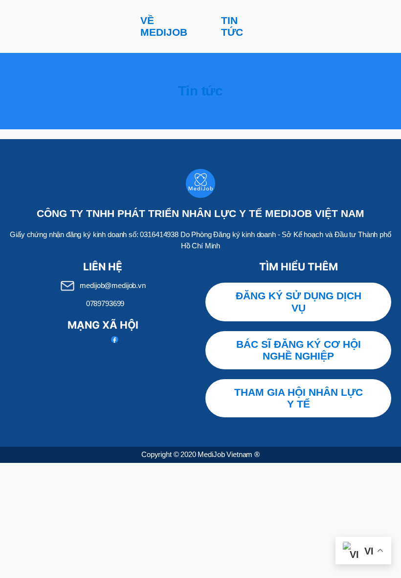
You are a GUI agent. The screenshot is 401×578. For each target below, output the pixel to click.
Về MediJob (163, 26)
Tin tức (232, 26)
